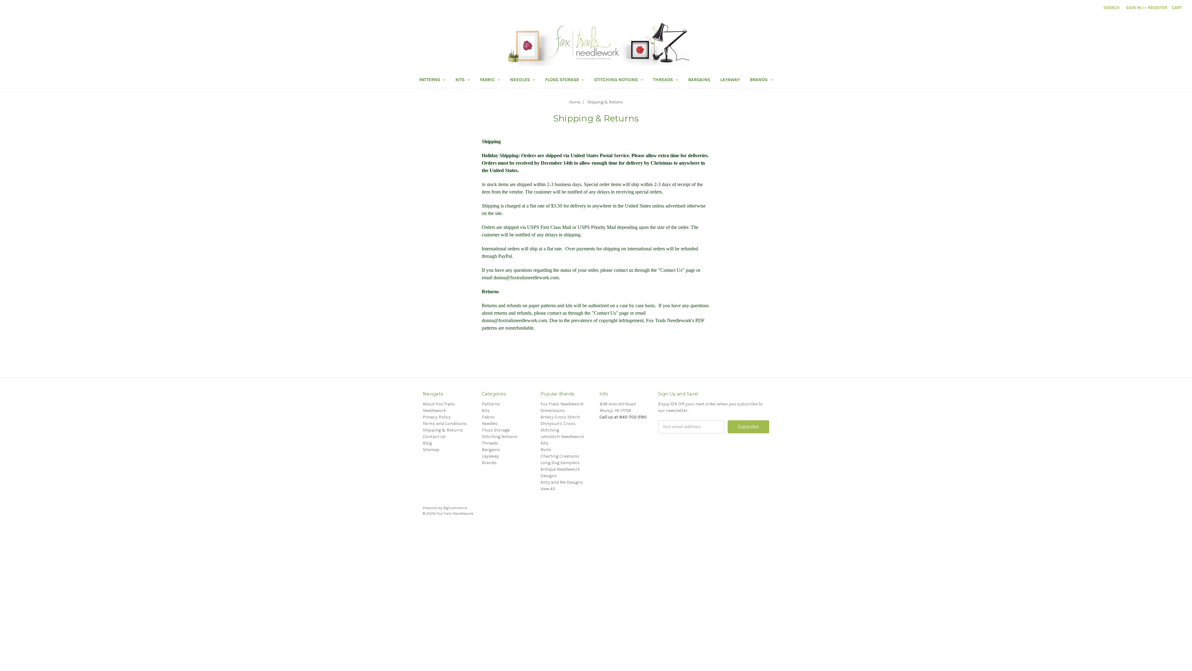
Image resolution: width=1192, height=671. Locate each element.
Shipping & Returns (443, 430)
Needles (520, 79)
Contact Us (434, 436)
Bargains (699, 79)
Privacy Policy (437, 417)
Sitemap (431, 449)
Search (1111, 7)
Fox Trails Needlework (562, 404)
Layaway (730, 79)
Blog (427, 443)
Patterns (430, 79)
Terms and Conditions (445, 423)
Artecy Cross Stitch (560, 417)
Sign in (1133, 7)
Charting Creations (559, 456)
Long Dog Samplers (560, 462)
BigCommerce (455, 508)
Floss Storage (562, 79)
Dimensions (552, 410)
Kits (460, 79)
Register (1157, 7)
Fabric (488, 79)
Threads (663, 79)
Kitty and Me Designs (561, 482)
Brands (759, 79)
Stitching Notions (616, 79)
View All (547, 488)
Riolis (545, 449)
